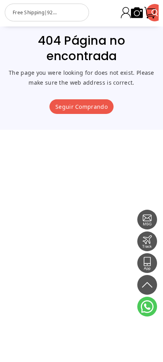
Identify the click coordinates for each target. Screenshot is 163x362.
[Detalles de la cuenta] (126, 12)
